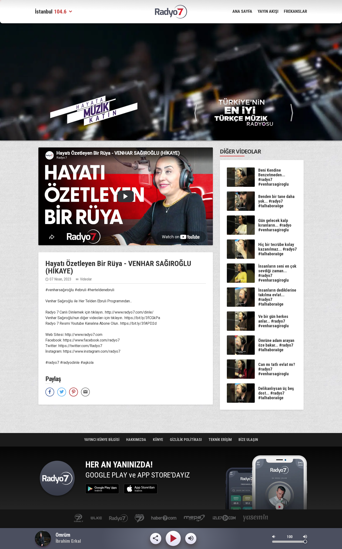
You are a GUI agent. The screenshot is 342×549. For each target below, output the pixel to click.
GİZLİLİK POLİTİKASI (186, 439)
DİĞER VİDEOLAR (240, 151)
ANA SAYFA (242, 11)
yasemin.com (255, 518)
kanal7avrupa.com (139, 518)
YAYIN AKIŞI (268, 11)
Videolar (86, 279)
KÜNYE (158, 439)
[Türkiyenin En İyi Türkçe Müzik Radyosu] (243, 111)
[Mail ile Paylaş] (85, 392)
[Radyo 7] (171, 12)
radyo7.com (118, 518)
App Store (141, 489)
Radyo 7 (57, 479)
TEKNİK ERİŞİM (220, 439)
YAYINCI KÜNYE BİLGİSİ (102, 439)
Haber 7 (164, 518)
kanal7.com (79, 518)
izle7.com (224, 518)
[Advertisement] (327, 98)
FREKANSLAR (295, 11)
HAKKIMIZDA (136, 439)
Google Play (102, 489)
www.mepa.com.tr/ (194, 518)
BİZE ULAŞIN (248, 439)
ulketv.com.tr (96, 518)
